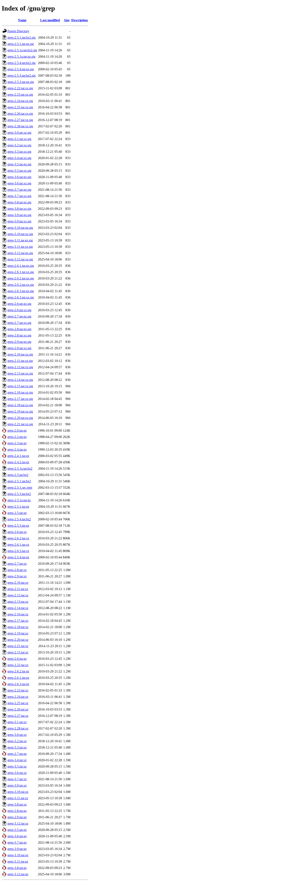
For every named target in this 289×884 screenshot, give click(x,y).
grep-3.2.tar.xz (17, 741)
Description (79, 20)
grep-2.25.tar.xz (17, 703)
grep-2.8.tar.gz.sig (19, 329)
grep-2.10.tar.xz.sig (20, 354)
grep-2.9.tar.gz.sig (19, 342)
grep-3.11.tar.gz (17, 861)
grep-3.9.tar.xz (17, 785)
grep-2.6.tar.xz (17, 532)
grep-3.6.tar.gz (17, 836)
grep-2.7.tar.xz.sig (19, 323)
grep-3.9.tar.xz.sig (19, 221)
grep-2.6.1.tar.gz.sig (20, 265)
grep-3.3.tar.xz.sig (19, 151)
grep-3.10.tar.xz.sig (20, 234)
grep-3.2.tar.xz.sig (19, 145)
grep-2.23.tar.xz (17, 690)
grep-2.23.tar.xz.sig (20, 94)
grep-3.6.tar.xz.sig (19, 183)
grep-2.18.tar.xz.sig (20, 405)
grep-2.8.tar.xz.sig (19, 335)
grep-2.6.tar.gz (17, 658)
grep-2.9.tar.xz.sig (19, 348)
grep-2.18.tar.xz (17, 627)
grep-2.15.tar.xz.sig (20, 386)
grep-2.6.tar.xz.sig (19, 310)
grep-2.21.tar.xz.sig (20, 424)
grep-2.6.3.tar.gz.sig (20, 291)
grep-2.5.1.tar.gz (18, 506)
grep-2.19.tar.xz (17, 633)
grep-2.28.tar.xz (17, 728)
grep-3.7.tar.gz (17, 842)
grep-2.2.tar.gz (17, 437)
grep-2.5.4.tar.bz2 (19, 519)
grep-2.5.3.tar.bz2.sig (21, 75)
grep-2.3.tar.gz (17, 443)
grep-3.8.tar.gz (17, 868)
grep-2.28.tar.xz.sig (20, 126)
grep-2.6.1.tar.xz (18, 544)
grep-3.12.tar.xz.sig (20, 259)
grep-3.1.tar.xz (17, 722)
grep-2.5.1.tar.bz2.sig (21, 37)
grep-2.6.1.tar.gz (18, 677)
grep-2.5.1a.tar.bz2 (19, 468)
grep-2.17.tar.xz (17, 620)
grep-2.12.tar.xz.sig (20, 367)
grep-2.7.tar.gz (17, 754)
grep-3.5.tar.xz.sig (19, 170)
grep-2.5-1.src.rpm (19, 487)
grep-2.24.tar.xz (17, 696)
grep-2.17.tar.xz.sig (20, 399)
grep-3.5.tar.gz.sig (19, 164)
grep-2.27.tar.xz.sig (20, 120)
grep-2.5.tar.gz (17, 513)
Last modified (50, 20)
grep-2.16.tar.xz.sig (20, 392)
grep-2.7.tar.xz (17, 563)
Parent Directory (18, 31)
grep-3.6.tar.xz (17, 773)
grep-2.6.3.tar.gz (18, 684)
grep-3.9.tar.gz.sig (19, 215)
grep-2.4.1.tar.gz (18, 456)
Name (22, 20)
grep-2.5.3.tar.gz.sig (20, 82)
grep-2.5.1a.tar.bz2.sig (22, 50)
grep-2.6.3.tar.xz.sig (20, 297)
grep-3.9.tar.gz (17, 849)
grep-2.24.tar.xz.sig (20, 101)
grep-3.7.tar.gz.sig (19, 189)
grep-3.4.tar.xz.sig (19, 158)
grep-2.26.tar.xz (17, 709)
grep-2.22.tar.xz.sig (20, 88)
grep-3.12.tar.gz (17, 874)
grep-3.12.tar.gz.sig (20, 253)
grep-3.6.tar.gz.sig (19, 177)
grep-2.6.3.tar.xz (18, 551)
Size (67, 20)
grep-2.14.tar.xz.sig (20, 380)
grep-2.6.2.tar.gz (18, 671)
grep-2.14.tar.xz (17, 608)
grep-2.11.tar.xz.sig (20, 361)
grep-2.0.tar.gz (17, 430)
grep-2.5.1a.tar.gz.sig (21, 56)
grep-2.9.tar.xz (17, 576)
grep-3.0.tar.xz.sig (19, 132)
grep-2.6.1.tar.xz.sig (20, 272)
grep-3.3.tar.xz (17, 747)
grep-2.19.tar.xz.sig (20, 411)
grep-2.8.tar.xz (17, 570)
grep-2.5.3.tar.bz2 (19, 494)
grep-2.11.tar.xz (17, 589)
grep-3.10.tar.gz (17, 855)
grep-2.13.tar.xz (17, 601)
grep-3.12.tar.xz (17, 823)
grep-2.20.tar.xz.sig (20, 418)
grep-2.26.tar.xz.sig (20, 113)
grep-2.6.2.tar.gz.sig (20, 278)
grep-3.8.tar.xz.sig (19, 208)
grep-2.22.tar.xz (17, 665)
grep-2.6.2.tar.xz (18, 538)
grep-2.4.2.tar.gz (18, 462)
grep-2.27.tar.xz (17, 716)
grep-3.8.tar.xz (17, 804)
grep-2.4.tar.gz (17, 449)
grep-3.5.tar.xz (17, 766)
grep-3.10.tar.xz (17, 792)
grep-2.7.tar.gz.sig (19, 316)
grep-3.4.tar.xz (17, 760)
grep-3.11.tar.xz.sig (20, 246)
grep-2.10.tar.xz (17, 582)
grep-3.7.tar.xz (17, 779)
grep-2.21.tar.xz (17, 646)
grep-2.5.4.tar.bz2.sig (21, 63)
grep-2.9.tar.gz (17, 817)
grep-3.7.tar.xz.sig (19, 196)
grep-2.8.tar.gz (17, 811)
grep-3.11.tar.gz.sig (20, 240)
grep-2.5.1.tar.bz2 (19, 481)
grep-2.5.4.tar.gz (18, 557)
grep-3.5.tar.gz (17, 830)
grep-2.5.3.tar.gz (18, 525)
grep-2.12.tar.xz (17, 595)
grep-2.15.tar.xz (17, 652)
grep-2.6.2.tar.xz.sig (20, 284)
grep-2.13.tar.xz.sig (20, 373)
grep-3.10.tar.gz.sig (20, 227)
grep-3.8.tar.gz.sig (19, 202)
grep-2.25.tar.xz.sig (20, 107)
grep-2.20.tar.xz (17, 639)
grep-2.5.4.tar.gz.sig (20, 69)
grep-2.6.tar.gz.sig (19, 304)
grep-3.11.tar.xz (17, 798)
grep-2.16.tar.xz (17, 614)
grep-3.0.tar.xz (17, 735)
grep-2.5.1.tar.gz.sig (20, 44)
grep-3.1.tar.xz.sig (19, 139)
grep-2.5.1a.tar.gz (19, 500)
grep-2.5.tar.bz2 (17, 475)
